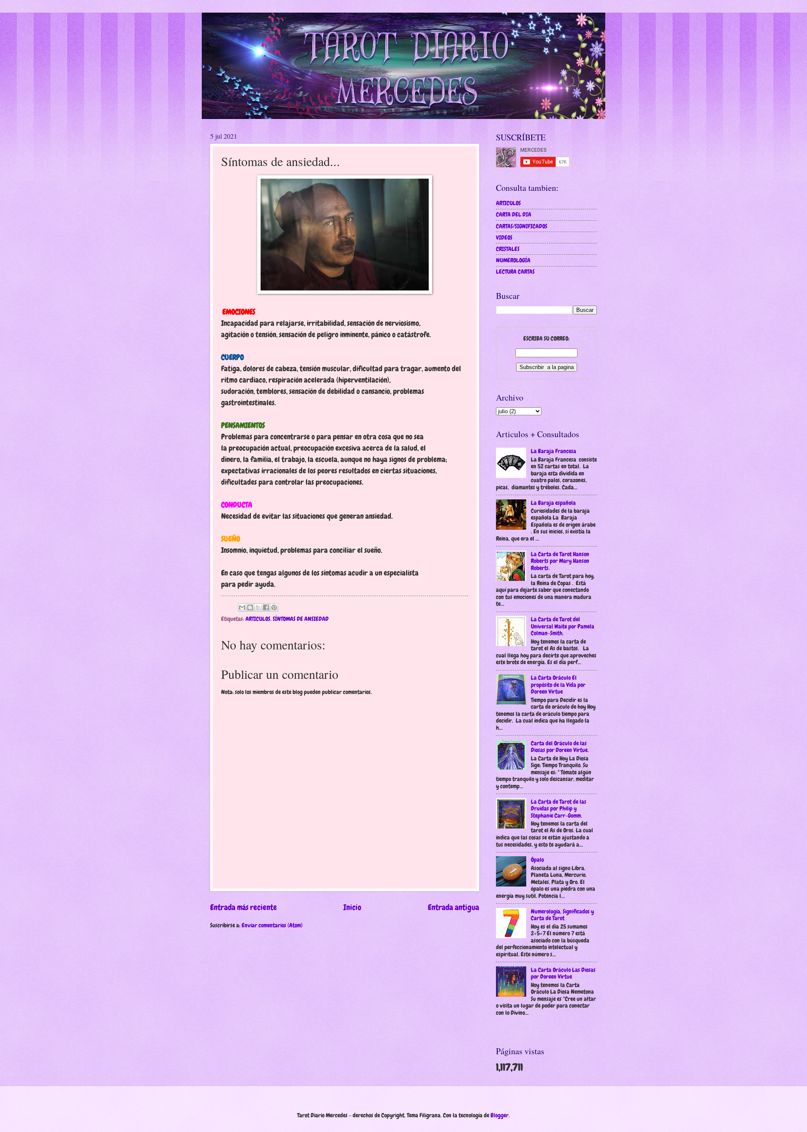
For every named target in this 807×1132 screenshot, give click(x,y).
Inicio (352, 907)
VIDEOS (504, 237)
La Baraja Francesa (553, 451)
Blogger (500, 1115)
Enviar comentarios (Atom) (272, 925)
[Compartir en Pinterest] (274, 607)
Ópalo (537, 859)
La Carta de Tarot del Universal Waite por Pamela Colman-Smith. (562, 626)
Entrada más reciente (243, 907)
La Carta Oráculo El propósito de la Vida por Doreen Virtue (558, 684)
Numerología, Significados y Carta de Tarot (562, 915)
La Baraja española (553, 503)
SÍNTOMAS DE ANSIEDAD (301, 619)
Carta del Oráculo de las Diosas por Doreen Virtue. (560, 746)
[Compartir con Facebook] (266, 607)
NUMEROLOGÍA (513, 260)
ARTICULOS (257, 619)
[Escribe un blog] (250, 607)
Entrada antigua (453, 907)
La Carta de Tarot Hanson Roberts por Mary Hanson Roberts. (560, 561)
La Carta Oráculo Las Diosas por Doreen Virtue (563, 973)
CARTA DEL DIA (513, 214)
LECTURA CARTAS (515, 271)
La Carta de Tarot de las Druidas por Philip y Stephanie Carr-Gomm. (558, 808)
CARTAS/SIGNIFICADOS (521, 226)
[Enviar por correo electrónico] (242, 607)
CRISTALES (508, 249)
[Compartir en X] (258, 607)
